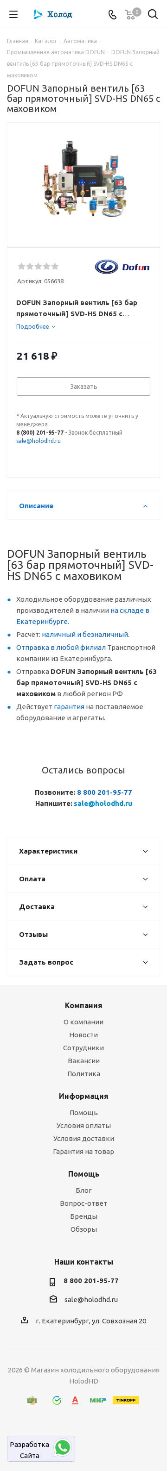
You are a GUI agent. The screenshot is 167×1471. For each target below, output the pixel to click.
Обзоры (84, 1229)
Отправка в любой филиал (61, 647)
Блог (84, 1190)
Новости (83, 1035)
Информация (84, 1096)
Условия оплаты (84, 1125)
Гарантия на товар (83, 1151)
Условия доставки (83, 1138)
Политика (83, 1074)
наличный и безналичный (85, 634)
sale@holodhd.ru (38, 441)
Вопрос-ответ (83, 1203)
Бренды (83, 1216)
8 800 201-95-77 (104, 792)
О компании (83, 1022)
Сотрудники (83, 1048)
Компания (84, 1005)
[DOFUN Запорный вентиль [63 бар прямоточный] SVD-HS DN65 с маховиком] (83, 180)
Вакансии (84, 1061)
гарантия (69, 707)
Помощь (84, 1112)
